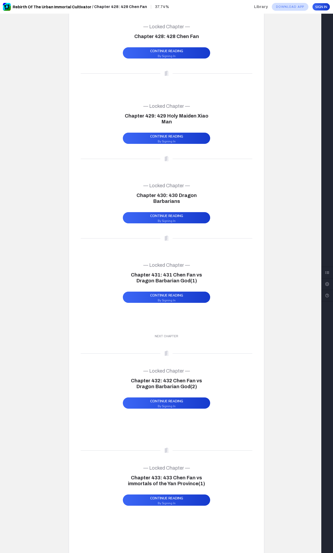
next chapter (166, 336)
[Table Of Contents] (327, 272)
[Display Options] (327, 284)
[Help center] (327, 295)
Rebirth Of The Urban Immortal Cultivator (52, 7)
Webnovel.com (7, 7)
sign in (321, 7)
